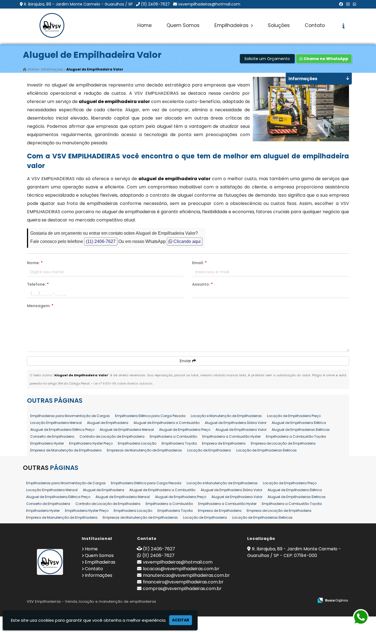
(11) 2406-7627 (155, 4)
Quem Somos (183, 25)
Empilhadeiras (232, 25)
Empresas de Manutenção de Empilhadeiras (144, 450)
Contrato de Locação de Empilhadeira (112, 436)
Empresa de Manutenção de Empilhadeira (66, 450)
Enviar (186, 361)
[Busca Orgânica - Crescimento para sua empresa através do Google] (332, 600)
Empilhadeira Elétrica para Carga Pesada (150, 415)
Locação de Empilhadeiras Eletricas (266, 450)
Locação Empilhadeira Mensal (56, 422)
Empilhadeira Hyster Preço (91, 443)
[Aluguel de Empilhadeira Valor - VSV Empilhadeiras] (52, 26)
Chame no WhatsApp (325, 58)
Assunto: (202, 284)
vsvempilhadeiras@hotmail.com (209, 4)
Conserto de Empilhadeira (52, 436)
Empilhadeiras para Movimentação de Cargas (70, 415)
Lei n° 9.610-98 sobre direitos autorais (123, 383)
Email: (199, 263)
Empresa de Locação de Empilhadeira (283, 443)
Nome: (35, 263)
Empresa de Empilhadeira (224, 443)
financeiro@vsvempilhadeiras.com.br (183, 582)
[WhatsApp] (354, 4)
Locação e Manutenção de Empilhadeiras (226, 415)
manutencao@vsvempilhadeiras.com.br (186, 575)
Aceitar (180, 620)
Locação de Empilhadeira (209, 450)
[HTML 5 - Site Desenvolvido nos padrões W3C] (269, 600)
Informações (98, 575)
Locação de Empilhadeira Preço (294, 415)
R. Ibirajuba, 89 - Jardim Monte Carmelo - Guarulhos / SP (78, 4)
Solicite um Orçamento (267, 58)
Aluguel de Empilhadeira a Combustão (166, 422)
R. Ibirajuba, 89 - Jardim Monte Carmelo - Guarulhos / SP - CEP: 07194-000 (294, 552)
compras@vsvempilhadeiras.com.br (182, 588)
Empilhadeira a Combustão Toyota (296, 436)
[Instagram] (348, 4)
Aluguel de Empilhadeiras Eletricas (301, 429)
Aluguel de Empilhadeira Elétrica (299, 422)
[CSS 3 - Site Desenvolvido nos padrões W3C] (288, 600)
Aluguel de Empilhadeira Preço (184, 429)
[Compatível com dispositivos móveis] (307, 600)
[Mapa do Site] (255, 600)
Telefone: (38, 284)
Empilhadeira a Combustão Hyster (231, 436)
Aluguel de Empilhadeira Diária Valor (235, 422)
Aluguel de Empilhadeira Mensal (127, 429)
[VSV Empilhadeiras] (50, 562)
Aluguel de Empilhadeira (107, 422)
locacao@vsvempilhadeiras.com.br (181, 569)
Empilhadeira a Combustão (173, 436)
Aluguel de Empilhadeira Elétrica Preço (62, 429)
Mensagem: (40, 306)
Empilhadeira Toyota (179, 443)
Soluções (279, 25)
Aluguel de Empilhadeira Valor (241, 429)
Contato (315, 25)
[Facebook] (341, 4)
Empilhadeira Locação (137, 443)
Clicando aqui (186, 241)
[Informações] (343, 25)
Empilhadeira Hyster (47, 443)
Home (144, 25)
